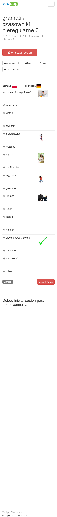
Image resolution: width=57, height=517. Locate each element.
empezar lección (21, 52)
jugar (44, 63)
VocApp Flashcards (12, 512)
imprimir (30, 63)
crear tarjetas (46, 282)
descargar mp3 (12, 63)
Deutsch (7, 281)
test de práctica (12, 69)
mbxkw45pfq (8, 39)
